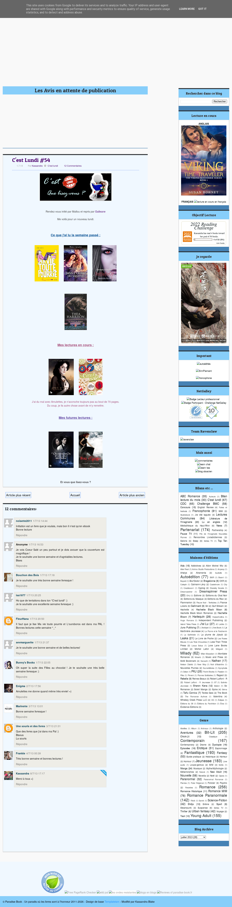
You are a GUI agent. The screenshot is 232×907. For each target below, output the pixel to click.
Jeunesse (203, 760)
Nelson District (186, 664)
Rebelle (184, 678)
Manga (183, 768)
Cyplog (201, 587)
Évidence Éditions (189, 706)
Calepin (183, 584)
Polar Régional (197, 783)
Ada (182, 565)
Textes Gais (207, 692)
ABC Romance (190, 496)
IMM (221, 511)
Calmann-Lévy (198, 584)
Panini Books (208, 671)
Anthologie (218, 728)
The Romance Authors (196, 696)
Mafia (221, 764)
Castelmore (215, 584)
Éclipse (221, 699)
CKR (221, 580)
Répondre (21, 535)
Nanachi (204, 660)
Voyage (220, 811)
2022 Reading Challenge (203, 226)
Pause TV (186, 533)
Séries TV (208, 540)
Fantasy (222, 753)
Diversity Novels (217, 588)
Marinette (22, 706)
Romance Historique (191, 791)
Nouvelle (185, 775)
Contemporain (192, 740)
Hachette (184, 609)
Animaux (204, 728)
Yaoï (182, 816)
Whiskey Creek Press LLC (193, 699)
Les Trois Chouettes (198, 641)
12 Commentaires (73, 165)
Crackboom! (189, 588)
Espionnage (221, 748)
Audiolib (218, 572)
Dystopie (216, 744)
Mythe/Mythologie (215, 768)
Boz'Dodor (195, 580)
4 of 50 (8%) (219, 239)
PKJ (193, 671)
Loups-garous (197, 764)
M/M (211, 764)
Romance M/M (217, 791)
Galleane (100, 211)
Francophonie (201, 511)
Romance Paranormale (207, 795)
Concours (185, 507)
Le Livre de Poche (204, 638)
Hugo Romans (187, 620)
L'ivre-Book (216, 627)
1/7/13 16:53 (36, 544)
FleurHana (22, 619)
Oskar (185, 671)
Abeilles (183, 728)
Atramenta (201, 572)
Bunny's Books (25, 662)
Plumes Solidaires (205, 675)
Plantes (183, 783)
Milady (185, 652)
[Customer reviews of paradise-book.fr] (174, 892)
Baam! (221, 577)
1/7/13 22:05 (43, 662)
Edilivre (197, 595)
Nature (202, 771)
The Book (222, 692)
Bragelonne (209, 580)
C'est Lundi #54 (31, 160)
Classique (213, 736)
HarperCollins (218, 616)
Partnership (217, 530)
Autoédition (190, 576)
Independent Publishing (211, 620)
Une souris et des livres (30, 726)
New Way (201, 664)
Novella (202, 775)
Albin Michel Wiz (214, 565)
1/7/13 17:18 (47, 575)
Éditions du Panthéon (206, 703)
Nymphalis (222, 668)
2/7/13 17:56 (33, 686)
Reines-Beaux (199, 678)
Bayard (183, 581)
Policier (211, 782)
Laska (184, 638)
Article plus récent (18, 495)
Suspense (203, 807)
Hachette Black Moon (209, 609)
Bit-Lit (210, 732)
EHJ (188, 595)
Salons (183, 540)
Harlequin (198, 616)
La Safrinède (190, 634)
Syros (215, 689)
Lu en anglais (211, 521)
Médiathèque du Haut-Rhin (195, 525)
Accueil (75, 495)
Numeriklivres (208, 668)
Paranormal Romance (213, 779)
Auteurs (212, 496)
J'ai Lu (204, 624)
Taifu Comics (190, 692)
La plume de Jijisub (212, 634)
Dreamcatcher (186, 591)
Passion (221, 671)
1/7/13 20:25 (33, 595)
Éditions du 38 (186, 703)
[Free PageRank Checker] (80, 892)
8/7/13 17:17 (37, 773)
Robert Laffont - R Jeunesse (197, 682)
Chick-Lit (184, 736)
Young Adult (200, 815)
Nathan (216, 660)
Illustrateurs (185, 514)
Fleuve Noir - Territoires (206, 602)
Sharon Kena (200, 685)
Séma (224, 689)
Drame (203, 744)
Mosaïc (198, 657)
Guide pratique (193, 756)
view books (220, 243)
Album (194, 728)
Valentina (217, 696)
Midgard (219, 649)
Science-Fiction (217, 800)
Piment (191, 675)
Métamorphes (187, 771)
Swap (195, 540)
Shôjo (191, 804)
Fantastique (194, 752)
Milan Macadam (208, 653)
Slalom (217, 685)
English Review (206, 507)
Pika (182, 675)
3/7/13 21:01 (53, 726)
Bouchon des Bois (27, 575)
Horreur (223, 756)
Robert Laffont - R (218, 678)
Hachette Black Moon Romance (196, 612)
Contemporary (187, 744)
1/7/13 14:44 (40, 521)
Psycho (223, 782)
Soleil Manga (201, 689)
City (225, 584)
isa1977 (20, 595)
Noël (212, 775)
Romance (207, 786)
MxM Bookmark (188, 660)
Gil (206, 605)
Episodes (185, 748)
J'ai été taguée (203, 514)
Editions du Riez (216, 598)
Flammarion (186, 602)
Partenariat (189, 529)
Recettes (189, 787)
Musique (197, 768)
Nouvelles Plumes (189, 667)
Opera (221, 775)
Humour (187, 761)
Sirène (206, 804)
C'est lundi (53, 165)
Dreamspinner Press (213, 591)
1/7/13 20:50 (37, 619)
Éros (222, 703)
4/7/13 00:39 (33, 753)
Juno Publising (188, 627)
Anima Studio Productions (203, 569)
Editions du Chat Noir (216, 595)
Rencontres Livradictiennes (208, 537)
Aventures (186, 732)
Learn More (187, 8)
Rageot (220, 675)
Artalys (183, 572)
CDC (183, 503)
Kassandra (37, 165)
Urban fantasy (201, 811)
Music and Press (214, 656)
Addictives (196, 565)
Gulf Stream (218, 605)
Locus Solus (197, 645)
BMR (212, 577)
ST (215, 682)
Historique (211, 756)
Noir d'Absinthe (217, 664)
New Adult (216, 771)
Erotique (202, 748)
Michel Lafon (202, 648)
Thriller (183, 811)
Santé (201, 800)
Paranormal (187, 779)
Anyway (221, 569)
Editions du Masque (194, 598)
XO (212, 699)
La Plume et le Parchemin (216, 631)
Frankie (20, 753)
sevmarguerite (25, 642)
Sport (219, 804)
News (219, 525)
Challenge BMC (208, 503)
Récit (193, 800)
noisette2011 (24, 521)
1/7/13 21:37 (42, 642)
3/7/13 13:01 (36, 706)
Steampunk (186, 807)
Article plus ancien (132, 495)
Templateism (112, 901)
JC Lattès (220, 624)
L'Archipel (204, 627)
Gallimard (196, 605)
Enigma (20, 686)
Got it (202, 8)
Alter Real (184, 569)
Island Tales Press (188, 624)
